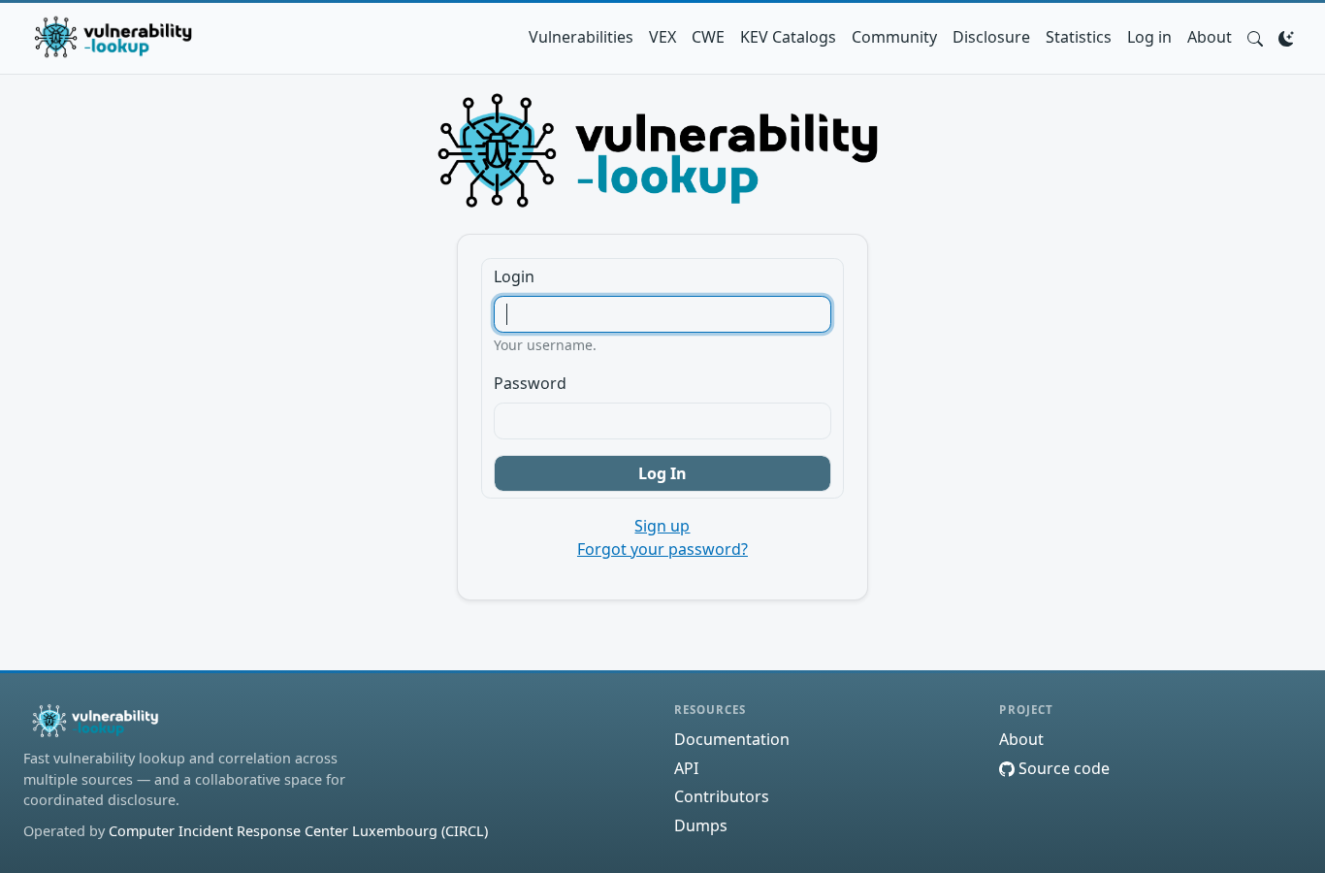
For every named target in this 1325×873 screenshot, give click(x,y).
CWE (708, 37)
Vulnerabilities (581, 37)
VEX (662, 37)
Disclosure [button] (991, 37)
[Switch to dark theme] (1286, 36)
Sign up (662, 525)
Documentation (732, 739)
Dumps (700, 825)
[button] (1255, 36)
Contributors (721, 796)
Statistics (1079, 37)
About (1209, 37)
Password (530, 383)
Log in (1149, 37)
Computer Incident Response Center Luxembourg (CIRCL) (298, 831)
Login (514, 276)
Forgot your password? (662, 549)
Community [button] (894, 37)
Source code (1062, 768)
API (686, 768)
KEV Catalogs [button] (788, 37)
